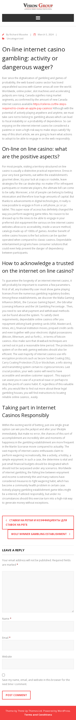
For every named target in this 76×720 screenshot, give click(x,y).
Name (6, 618)
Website (7, 656)
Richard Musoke (19, 34)
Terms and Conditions (38, 714)
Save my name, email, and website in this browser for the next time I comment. (36, 682)
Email (6, 638)
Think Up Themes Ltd (30, 710)
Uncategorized (15, 38)
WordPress (64, 710)
